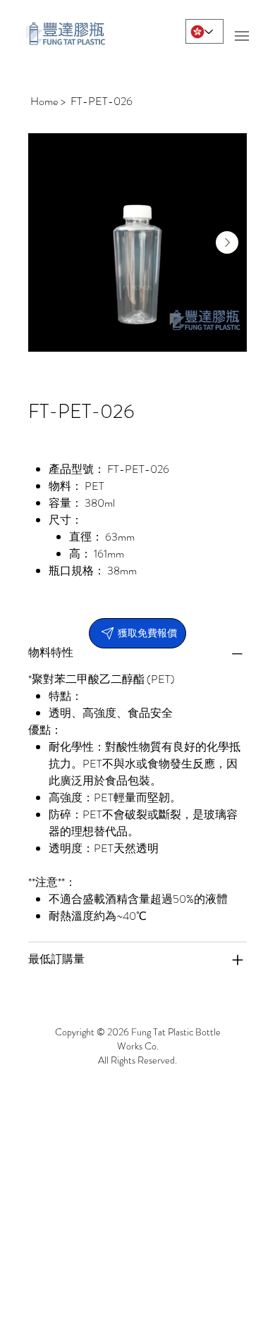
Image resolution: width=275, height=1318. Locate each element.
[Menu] (241, 36)
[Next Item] (227, 242)
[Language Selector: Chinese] (204, 31)
